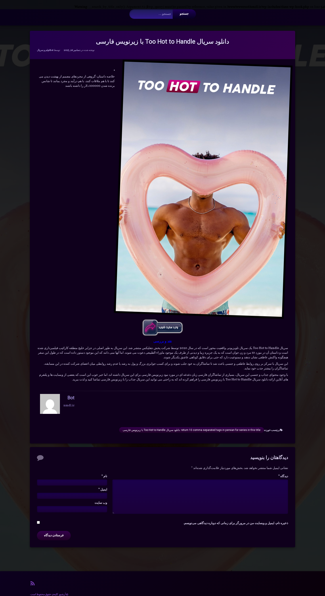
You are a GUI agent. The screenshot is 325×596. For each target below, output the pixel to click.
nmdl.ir (69, 405)
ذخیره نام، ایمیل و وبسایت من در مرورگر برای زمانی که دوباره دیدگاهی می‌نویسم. (236, 523)
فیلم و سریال (43, 50)
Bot (52, 50)
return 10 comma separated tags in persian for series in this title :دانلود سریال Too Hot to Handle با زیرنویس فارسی (191, 430)
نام (104, 476)
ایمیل (102, 490)
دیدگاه (283, 476)
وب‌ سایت (101, 503)
